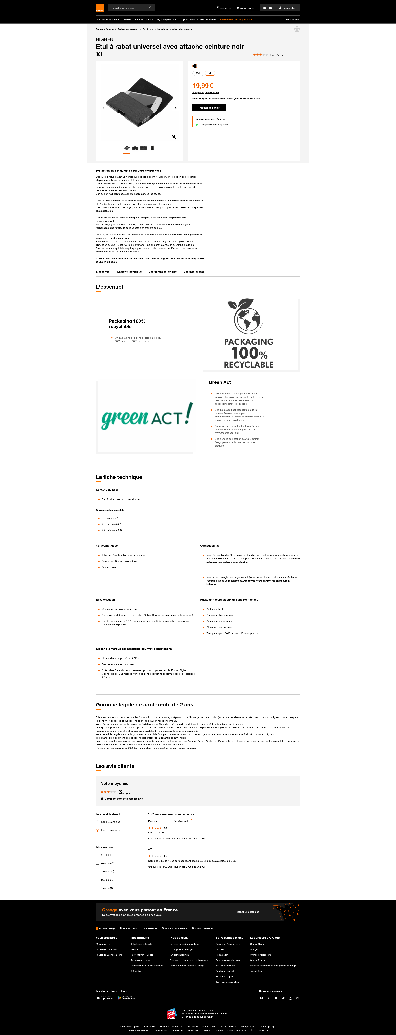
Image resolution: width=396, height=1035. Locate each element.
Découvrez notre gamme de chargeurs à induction (248, 582)
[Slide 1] (126, 153)
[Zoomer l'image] (174, 137)
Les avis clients (194, 271)
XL (210, 73)
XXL (198, 73)
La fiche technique (129, 271)
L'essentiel (103, 271)
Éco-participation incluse (205, 92)
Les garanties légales (163, 271)
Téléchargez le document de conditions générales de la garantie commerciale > (142, 737)
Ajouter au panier (209, 107)
